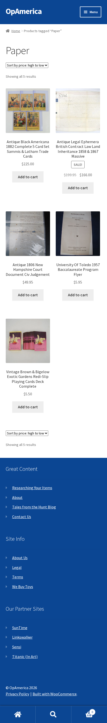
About (17, 497)
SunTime (19, 627)
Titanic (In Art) (25, 656)
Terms (17, 576)
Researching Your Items (32, 487)
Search (53, 714)
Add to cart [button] (28, 176)
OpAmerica (24, 11)
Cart (82, 710)
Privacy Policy (17, 693)
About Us (20, 557)
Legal (17, 567)
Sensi (16, 646)
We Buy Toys (22, 586)
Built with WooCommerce (55, 693)
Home (15, 31)
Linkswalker (22, 637)
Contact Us (21, 516)
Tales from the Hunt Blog (34, 506)
